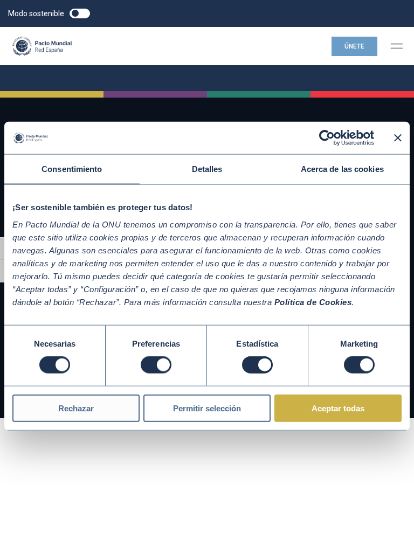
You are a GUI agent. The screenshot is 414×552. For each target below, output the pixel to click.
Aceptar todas (338, 407)
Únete (354, 46)
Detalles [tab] (207, 169)
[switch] (156, 365)
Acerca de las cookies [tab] (342, 169)
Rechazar (76, 407)
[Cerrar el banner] (398, 138)
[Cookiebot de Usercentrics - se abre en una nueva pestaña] (327, 138)
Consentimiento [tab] (72, 169)
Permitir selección (207, 407)
